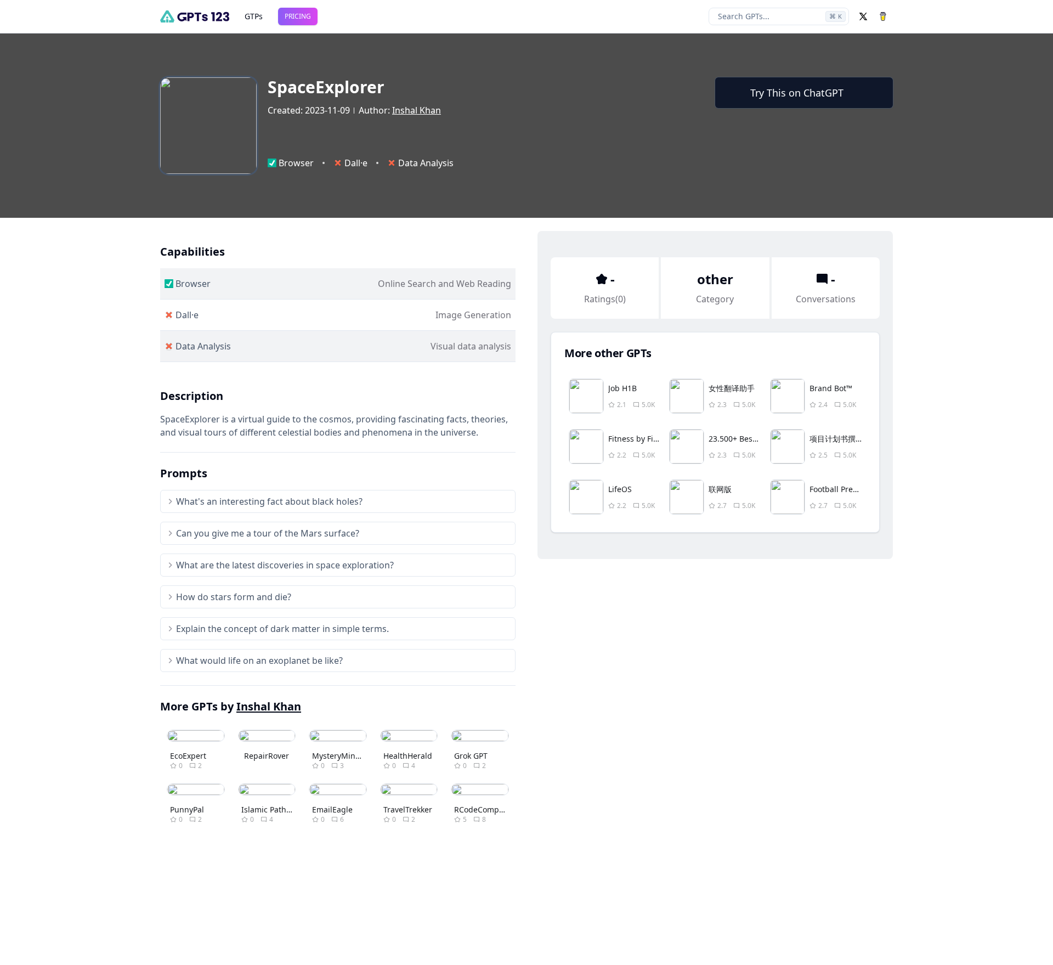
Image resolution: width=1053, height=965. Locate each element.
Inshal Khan (416, 110)
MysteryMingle (339, 755)
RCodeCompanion (487, 809)
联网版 (720, 489)
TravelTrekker (407, 809)
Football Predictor (841, 489)
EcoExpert (188, 755)
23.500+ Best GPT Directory (758, 438)
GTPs (254, 16)
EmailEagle (332, 809)
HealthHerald (407, 755)
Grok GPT (471, 755)
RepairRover (266, 755)
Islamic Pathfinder (274, 809)
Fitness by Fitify (636, 438)
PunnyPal (187, 809)
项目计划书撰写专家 (844, 438)
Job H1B (622, 388)
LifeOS (620, 489)
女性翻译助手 (732, 388)
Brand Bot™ (830, 388)
